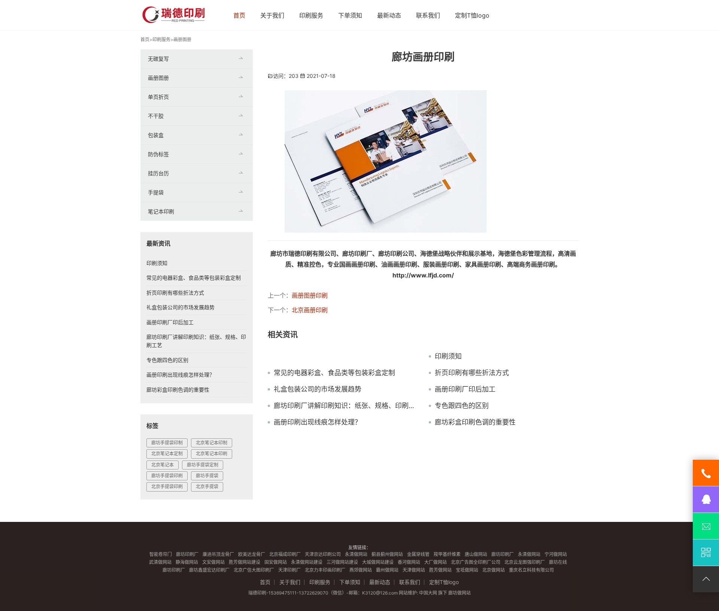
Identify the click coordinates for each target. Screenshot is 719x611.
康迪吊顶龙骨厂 (218, 554)
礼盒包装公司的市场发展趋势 (317, 389)
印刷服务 (311, 15)
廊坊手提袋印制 (167, 443)
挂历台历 (158, 173)
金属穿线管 (418, 554)
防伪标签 (158, 154)
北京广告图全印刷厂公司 (475, 562)
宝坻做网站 (467, 570)
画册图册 (182, 39)
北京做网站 (493, 570)
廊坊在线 (558, 562)
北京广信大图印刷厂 (254, 570)
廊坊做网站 (459, 593)
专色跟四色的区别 (462, 406)
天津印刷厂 (289, 570)
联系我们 (428, 15)
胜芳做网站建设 (244, 562)
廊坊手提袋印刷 (167, 475)
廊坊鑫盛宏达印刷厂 (209, 570)
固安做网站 (275, 562)
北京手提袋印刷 (167, 486)
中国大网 (428, 593)
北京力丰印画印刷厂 (325, 570)
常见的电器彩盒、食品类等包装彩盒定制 (334, 373)
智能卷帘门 (160, 554)
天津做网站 (414, 570)
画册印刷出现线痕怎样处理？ (317, 422)
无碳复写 (158, 58)
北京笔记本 (162, 465)
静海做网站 (187, 562)
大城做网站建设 (378, 562)
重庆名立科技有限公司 (531, 570)
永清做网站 (356, 554)
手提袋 (156, 192)
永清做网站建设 (306, 562)
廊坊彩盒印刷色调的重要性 (475, 422)
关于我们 (272, 15)
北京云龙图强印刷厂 (524, 562)
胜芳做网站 (440, 570)
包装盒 (156, 135)
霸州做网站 (387, 570)
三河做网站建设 (342, 562)
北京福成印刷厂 (285, 554)
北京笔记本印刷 (211, 453)
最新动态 (389, 15)
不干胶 (156, 116)
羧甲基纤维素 (447, 554)
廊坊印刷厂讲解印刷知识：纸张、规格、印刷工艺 (346, 406)
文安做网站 (213, 562)
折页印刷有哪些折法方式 (472, 373)
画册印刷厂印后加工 (465, 389)
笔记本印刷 (161, 211)
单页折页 (158, 97)
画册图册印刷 (310, 295)
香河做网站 (409, 562)
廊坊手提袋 (207, 475)
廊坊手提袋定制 (202, 465)
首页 (239, 15)
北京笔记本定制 (167, 453)
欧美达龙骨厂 (251, 554)
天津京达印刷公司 (323, 554)
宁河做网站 (555, 554)
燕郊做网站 (360, 570)
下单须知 (350, 15)
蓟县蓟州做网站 (387, 554)
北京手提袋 (207, 486)
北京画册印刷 (310, 310)
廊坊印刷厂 (187, 554)
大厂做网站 (435, 562)
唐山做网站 (476, 554)
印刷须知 (448, 356)
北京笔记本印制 (211, 443)
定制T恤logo (472, 15)
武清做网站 (160, 562)
